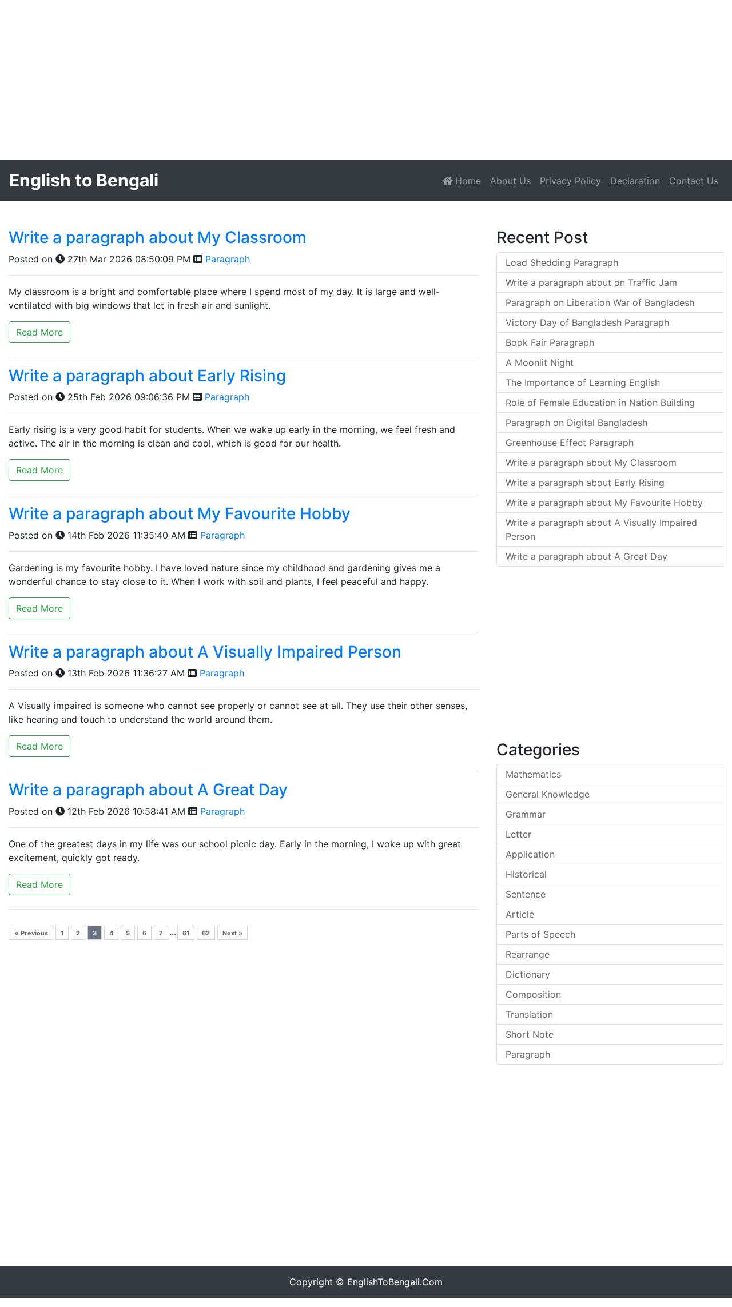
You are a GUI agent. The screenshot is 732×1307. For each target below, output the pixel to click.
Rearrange (528, 954)
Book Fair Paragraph (550, 342)
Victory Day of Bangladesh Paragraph (587, 322)
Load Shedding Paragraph (562, 262)
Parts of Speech (540, 934)
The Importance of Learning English (583, 382)
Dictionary (528, 974)
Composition (533, 994)
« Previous (31, 933)
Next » (232, 933)
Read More (39, 332)
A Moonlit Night (540, 362)
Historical (526, 874)
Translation (529, 1014)
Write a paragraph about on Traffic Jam (591, 282)
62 (206, 933)
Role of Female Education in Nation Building (600, 402)
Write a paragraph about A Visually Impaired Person (205, 652)
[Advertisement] (343, 80)
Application (530, 854)
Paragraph (227, 259)
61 (185, 933)
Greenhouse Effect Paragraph (570, 442)
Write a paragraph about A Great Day (148, 789)
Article (520, 914)
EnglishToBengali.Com (395, 1282)
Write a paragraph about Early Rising (147, 375)
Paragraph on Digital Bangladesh (576, 422)
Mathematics (533, 774)
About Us (510, 180)
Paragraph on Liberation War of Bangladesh (600, 302)
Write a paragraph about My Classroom (158, 237)
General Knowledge (548, 794)
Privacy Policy (570, 180)
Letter (518, 834)
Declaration (635, 180)
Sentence (526, 894)
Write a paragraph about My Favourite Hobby (180, 513)
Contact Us (693, 180)
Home (469, 180)
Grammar (526, 814)
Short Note (530, 1034)
